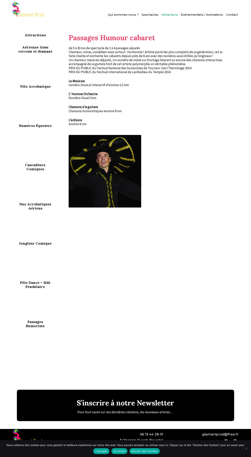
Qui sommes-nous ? (123, 14)
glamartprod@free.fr (220, 434)
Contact (232, 14)
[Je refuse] (246, 449)
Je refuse (119, 451)
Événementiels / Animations (202, 14)
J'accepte (101, 451)
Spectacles (150, 14)
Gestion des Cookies (144, 451)
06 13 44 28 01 (151, 434)
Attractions (169, 14)
